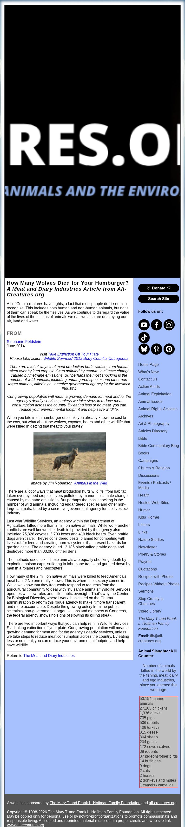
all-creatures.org (163, 803)
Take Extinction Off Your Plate (73, 354)
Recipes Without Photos (158, 584)
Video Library (149, 611)
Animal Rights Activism (158, 409)
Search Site (158, 299)
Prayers (145, 562)
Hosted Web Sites (153, 503)
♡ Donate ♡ (159, 288)
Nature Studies (151, 540)
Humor (144, 510)
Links (142, 532)
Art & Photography (154, 424)
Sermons (146, 591)
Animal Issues (150, 401)
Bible (142, 438)
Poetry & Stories (152, 554)
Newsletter (147, 547)
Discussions (148, 475)
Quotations (147, 569)
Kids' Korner (148, 517)
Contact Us (147, 379)
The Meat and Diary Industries (49, 656)
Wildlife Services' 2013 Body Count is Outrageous (85, 358)
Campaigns (148, 461)
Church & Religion (154, 468)
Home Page (148, 364)
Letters (144, 525)
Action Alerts (149, 387)
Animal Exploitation (155, 394)
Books (143, 453)
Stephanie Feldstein (24, 342)
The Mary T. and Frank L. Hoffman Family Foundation (95, 803)
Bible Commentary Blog (158, 446)
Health (144, 495)
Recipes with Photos (155, 577)
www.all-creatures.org (25, 825)
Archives (145, 416)
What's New (148, 372)
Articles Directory (152, 431)
